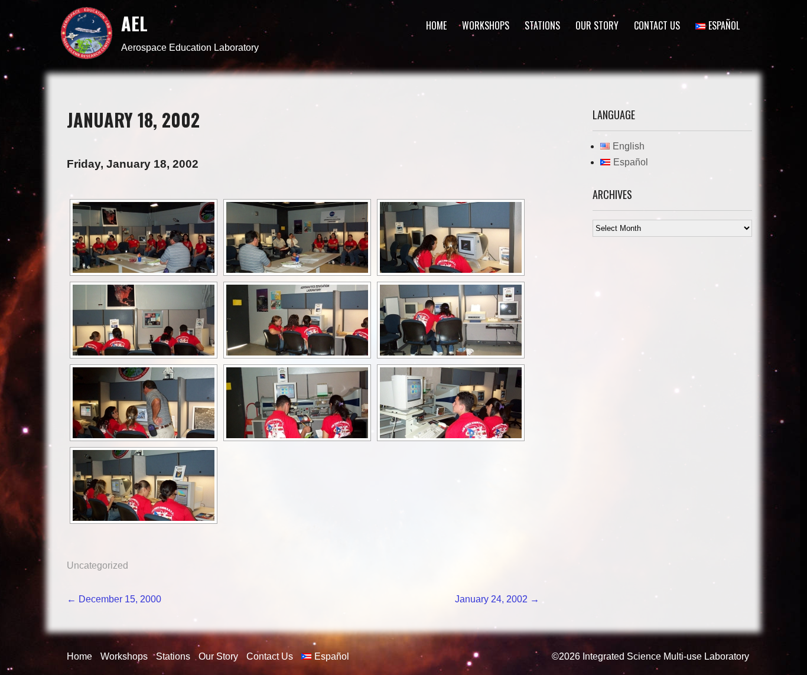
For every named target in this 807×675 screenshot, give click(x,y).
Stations (542, 25)
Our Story (597, 25)
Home (436, 25)
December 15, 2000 (114, 599)
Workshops (485, 25)
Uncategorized (97, 565)
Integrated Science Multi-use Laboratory (666, 656)
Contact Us (657, 25)
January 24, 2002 (497, 599)
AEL (134, 23)
